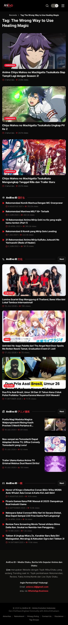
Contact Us (46, 616)
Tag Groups (34, 620)
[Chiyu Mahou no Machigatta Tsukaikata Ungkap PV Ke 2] (34, 104)
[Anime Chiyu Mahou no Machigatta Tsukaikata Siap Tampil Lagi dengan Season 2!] (34, 51)
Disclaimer (59, 616)
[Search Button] (47, 5)
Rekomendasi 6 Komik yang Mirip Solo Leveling (31, 231)
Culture (9, 293)
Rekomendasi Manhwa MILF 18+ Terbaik (27, 211)
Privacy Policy (33, 616)
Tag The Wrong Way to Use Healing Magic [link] (39, 15)
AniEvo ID (15, 197)
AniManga (10, 65)
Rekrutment (19, 616)
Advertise (7, 616)
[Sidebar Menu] (63, 6)
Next (62, 259)
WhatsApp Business (38, 591)
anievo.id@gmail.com (37, 586)
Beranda (13, 15)
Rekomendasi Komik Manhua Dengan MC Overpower (34, 202)
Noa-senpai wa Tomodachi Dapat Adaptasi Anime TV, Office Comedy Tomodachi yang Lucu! (21, 442)
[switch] (55, 6)
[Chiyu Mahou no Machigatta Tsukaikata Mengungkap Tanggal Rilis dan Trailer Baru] (34, 157)
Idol (7, 339)
